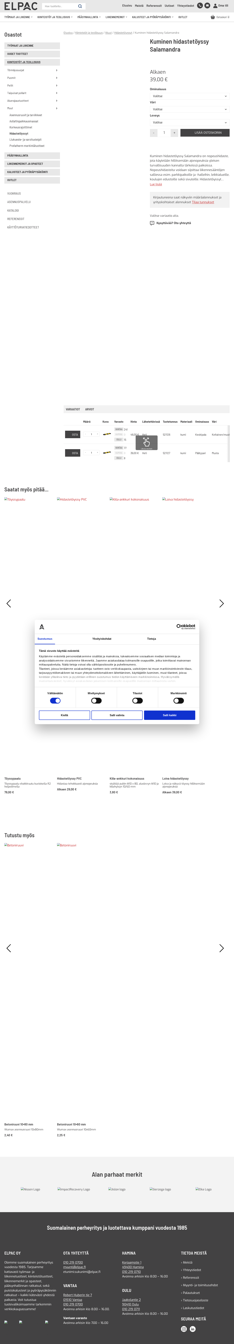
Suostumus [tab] (44, 638)
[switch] (96, 701)
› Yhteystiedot (191, 1270)
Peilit (10, 85)
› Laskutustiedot (192, 1308)
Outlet (182, 17)
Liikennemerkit (117, 18)
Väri (153, 102)
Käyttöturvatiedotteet (23, 227)
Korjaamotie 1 (131, 1262)
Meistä (139, 5)
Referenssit (154, 5)
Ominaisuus (158, 89)
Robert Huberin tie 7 (77, 1295)
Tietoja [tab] (151, 638)
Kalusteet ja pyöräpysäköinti (154, 18)
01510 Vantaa (72, 1300)
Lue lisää (156, 184)
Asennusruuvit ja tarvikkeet (26, 115)
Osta (75, 434)
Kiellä (64, 715)
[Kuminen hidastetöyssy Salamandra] (103, 77)
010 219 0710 (131, 1272)
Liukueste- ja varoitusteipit (25, 139)
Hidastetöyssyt (19, 133)
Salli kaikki (169, 715)
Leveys (155, 115)
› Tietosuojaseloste (194, 1300)
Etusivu (127, 5)
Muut (10, 108)
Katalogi (13, 210)
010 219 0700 (73, 1262)
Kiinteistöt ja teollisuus (56, 18)
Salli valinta (117, 715)
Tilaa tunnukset (203, 202)
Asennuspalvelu (19, 202)
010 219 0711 (131, 1309)
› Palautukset (190, 1293)
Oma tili (223, 5)
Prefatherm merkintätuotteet (27, 145)
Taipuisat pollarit (16, 93)
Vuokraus (14, 193)
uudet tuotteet (17, 53)
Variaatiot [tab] (73, 409)
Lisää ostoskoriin (208, 133)
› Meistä (186, 1262)
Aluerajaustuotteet (18, 100)
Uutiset (169, 5)
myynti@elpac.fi (74, 1267)
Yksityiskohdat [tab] (101, 638)
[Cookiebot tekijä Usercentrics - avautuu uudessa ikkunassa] (179, 626)
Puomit (11, 77)
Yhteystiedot (185, 5)
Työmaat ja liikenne (19, 18)
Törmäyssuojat (15, 70)
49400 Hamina (133, 1267)
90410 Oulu (130, 1304)
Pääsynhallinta (90, 18)
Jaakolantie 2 (131, 1300)
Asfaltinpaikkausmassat (24, 121)
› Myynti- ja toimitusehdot (199, 1285)
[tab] (89, 409)
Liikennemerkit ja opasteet (25, 163)
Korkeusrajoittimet (21, 127)
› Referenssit (190, 1278)
